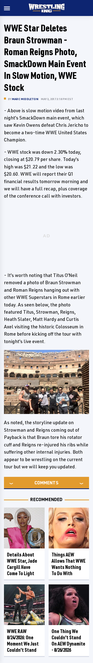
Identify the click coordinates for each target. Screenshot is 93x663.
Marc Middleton (25, 99)
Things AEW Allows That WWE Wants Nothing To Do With (69, 563)
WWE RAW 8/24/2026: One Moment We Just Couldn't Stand (23, 640)
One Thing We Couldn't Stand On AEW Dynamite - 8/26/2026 (68, 640)
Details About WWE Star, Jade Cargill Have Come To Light (22, 563)
